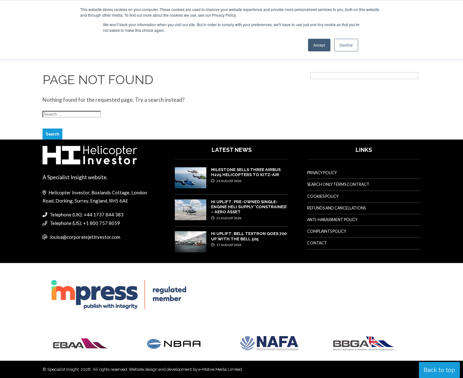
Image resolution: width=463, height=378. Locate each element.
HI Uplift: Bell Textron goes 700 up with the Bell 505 (249, 236)
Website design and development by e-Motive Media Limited (185, 369)
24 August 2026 (229, 181)
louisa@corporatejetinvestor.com (85, 237)
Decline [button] (346, 45)
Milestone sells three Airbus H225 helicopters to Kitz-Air (246, 172)
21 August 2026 (229, 218)
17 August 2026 (229, 245)
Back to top (439, 370)
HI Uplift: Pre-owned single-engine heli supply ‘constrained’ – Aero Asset (249, 207)
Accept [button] (319, 45)
